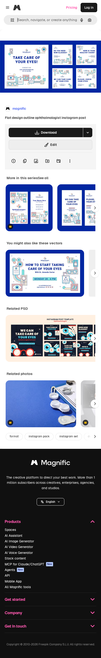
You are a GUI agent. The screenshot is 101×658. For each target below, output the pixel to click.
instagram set (68, 436)
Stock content (15, 558)
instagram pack (39, 436)
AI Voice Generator (19, 553)
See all (43, 178)
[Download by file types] (87, 132)
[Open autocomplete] (10, 20)
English (50, 502)
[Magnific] (50, 463)
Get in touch (15, 626)
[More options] (69, 161)
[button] (50, 502)
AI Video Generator (19, 547)
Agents (14, 570)
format (14, 436)
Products (13, 521)
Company (13, 612)
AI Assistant (13, 535)
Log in (88, 7)
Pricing (71, 7)
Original (30, 40)
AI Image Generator (19, 541)
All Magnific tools (18, 587)
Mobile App (13, 581)
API (7, 575)
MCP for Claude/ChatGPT (28, 564)
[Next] (95, 207)
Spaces (10, 530)
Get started (15, 599)
